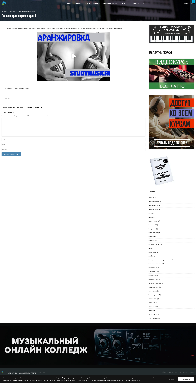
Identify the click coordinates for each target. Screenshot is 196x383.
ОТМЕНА (171, 379)
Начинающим (153, 268)
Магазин (192, 372)
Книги (150, 248)
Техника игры (153, 299)
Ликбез (151, 256)
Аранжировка (13, 11)
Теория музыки (153, 295)
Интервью (152, 240)
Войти (164, 372)
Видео (151, 217)
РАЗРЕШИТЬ (186, 379)
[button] (193, 1)
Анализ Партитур (154, 201)
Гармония (152, 225)
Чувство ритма (153, 318)
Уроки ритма (153, 303)
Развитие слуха (153, 279)
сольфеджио (153, 291)
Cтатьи (151, 198)
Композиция (152, 252)
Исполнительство (154, 244)
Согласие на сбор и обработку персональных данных (22, 374)
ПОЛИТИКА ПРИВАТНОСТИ (18, 372)
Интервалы (152, 236)
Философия (152, 314)
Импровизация (153, 233)
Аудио (151, 213)
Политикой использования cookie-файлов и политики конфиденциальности (113, 380)
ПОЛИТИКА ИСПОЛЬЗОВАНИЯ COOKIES (35, 372)
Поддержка (170, 372)
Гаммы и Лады (153, 221)
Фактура (151, 310)
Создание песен (154, 287)
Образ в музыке (154, 271)
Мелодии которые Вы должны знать (160, 260)
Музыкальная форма (155, 264)
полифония (152, 275)
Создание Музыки (154, 283)
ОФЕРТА (9, 372)
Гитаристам (152, 229)
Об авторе (185, 372)
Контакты (178, 372)
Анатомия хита (153, 205)
